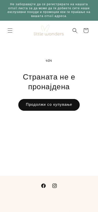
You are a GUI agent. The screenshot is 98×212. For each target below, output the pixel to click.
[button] (10, 30)
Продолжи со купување (49, 105)
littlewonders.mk (39, 210)
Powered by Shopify (68, 210)
